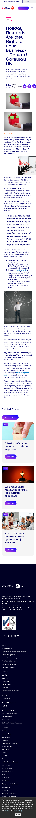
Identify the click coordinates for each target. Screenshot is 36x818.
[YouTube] (18, 636)
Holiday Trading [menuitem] (6, 684)
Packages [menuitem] (5, 740)
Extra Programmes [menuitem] (8, 710)
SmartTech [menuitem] (5, 678)
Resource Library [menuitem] (7, 768)
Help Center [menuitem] (5, 790)
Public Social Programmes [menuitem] (9, 714)
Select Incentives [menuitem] (7, 717)
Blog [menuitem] (3, 774)
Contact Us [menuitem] (5, 753)
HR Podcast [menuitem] (5, 778)
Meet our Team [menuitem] (6, 734)
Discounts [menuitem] (5, 695)
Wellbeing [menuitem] (5, 706)
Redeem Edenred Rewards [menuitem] (10, 796)
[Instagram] (15, 636)
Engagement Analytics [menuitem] (8, 667)
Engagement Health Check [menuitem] (10, 784)
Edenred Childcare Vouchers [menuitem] (10, 691)
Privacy (6, 810)
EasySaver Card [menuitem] (6, 698)
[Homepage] (9, 8)
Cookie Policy (17, 810)
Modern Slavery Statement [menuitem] (10, 762)
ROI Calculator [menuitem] (6, 787)
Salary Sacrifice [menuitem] (6, 720)
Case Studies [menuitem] (6, 781)
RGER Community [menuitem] (7, 746)
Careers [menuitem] (4, 759)
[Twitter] (4, 636)
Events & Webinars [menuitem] (7, 771)
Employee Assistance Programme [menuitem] (12, 723)
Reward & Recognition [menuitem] (9, 703)
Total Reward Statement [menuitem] (9, 661)
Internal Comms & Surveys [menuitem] (9, 658)
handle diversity (21, 270)
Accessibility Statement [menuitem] (9, 793)
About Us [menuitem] (4, 731)
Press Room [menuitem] (5, 749)
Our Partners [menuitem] (6, 737)
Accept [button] (18, 815)
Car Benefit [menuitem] (5, 687)
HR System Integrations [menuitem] (9, 664)
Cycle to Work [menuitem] (6, 681)
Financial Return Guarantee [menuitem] (10, 743)
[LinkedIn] (8, 636)
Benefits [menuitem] (4, 675)
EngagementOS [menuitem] (7, 648)
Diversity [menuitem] (4, 756)
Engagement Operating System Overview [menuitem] (14, 652)
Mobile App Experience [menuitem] (9, 655)
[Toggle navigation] (32, 8)
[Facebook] (11, 636)
